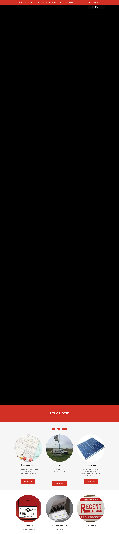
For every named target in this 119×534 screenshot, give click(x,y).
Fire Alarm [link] (52, 2)
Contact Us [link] (96, 2)
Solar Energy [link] (42, 2)
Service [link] (61, 2)
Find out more (28, 481)
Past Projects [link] (70, 2)
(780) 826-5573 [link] (96, 7)
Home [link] (21, 2)
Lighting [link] (79, 2)
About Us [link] (87, 2)
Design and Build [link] (30, 2)
